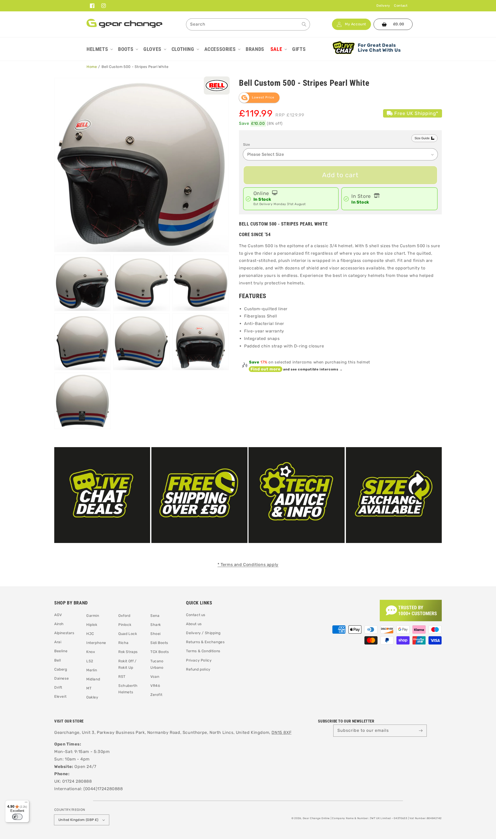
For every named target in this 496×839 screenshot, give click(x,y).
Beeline (60, 651)
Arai (57, 642)
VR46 (155, 685)
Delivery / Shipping (203, 633)
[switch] (17, 817)
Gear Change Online (316, 818)
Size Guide (422, 138)
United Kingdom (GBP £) (78, 820)
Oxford (124, 615)
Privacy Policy (199, 660)
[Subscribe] (421, 730)
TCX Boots (159, 652)
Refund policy (198, 669)
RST (122, 676)
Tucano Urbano (157, 664)
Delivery (383, 5)
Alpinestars (64, 633)
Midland (93, 679)
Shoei (155, 634)
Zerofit (156, 695)
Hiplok (91, 625)
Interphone (96, 643)
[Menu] (26, 803)
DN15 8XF (281, 732)
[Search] (304, 24)
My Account (355, 24)
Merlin (91, 670)
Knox (90, 652)
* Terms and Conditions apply (248, 564)
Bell (57, 660)
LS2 (89, 661)
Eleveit (60, 696)
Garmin (92, 615)
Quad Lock (127, 634)
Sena (154, 615)
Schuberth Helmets (127, 688)
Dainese (61, 678)
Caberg (60, 669)
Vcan (154, 676)
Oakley (92, 697)
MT (88, 688)
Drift (58, 687)
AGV (58, 615)
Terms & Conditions (203, 651)
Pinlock (124, 625)
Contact (400, 5)
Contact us (195, 615)
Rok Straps (128, 652)
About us (194, 624)
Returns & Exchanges (205, 642)
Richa (123, 643)
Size (246, 144)
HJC (90, 634)
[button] (99, 49)
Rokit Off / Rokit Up (127, 664)
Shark (155, 625)
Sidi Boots (159, 643)
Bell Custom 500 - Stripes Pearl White (135, 67)
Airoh (59, 624)
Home (92, 67)
